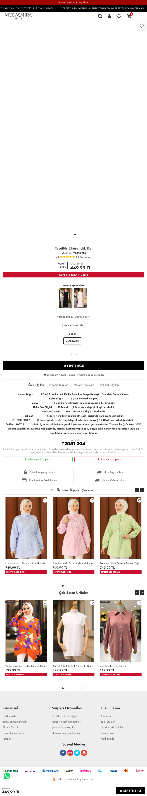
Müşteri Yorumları (84, 385)
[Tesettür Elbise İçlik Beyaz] (80, 298)
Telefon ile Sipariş (111, 459)
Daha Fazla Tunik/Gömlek (74, 316)
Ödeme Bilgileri (58, 385)
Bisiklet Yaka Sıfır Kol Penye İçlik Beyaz (73, 666)
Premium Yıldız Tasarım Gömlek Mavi (25, 563)
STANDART (72, 341)
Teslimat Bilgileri (109, 385)
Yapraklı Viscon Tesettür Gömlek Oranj (25, 666)
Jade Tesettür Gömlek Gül (113, 666)
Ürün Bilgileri (36, 385)
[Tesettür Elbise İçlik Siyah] (66, 298)
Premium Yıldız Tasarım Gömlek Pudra (73, 563)
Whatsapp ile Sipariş (39, 459)
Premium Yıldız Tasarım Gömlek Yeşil (119, 563)
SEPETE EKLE (75, 366)
